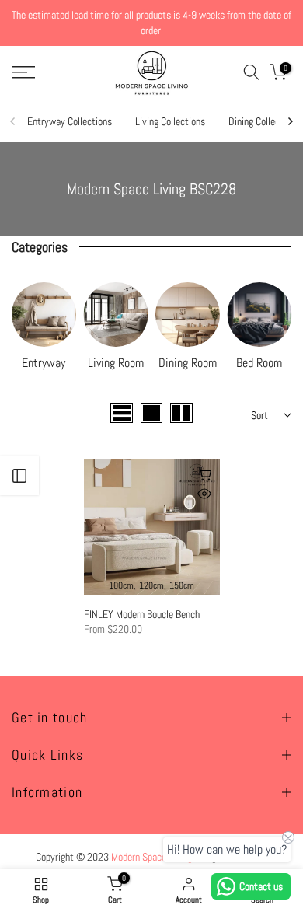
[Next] (290, 121)
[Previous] (13, 121)
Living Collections (170, 121)
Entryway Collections (69, 121)
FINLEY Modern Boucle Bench (142, 614)
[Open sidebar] (19, 475)
